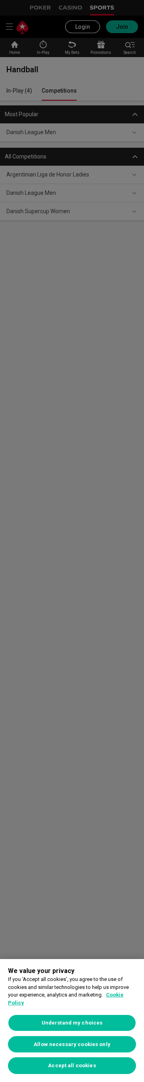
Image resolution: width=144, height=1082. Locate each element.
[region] (72, 1020)
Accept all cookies (72, 1065)
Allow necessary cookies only (72, 1044)
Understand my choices (72, 1023)
